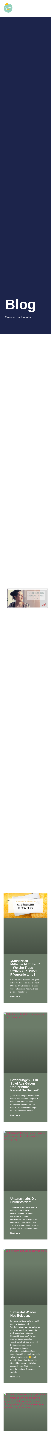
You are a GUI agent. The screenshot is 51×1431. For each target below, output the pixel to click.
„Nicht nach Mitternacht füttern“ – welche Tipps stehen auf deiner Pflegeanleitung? (25, 967)
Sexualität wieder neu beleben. (23, 1313)
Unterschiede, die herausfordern (23, 1200)
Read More (15, 996)
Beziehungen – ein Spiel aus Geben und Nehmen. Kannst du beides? (24, 1085)
